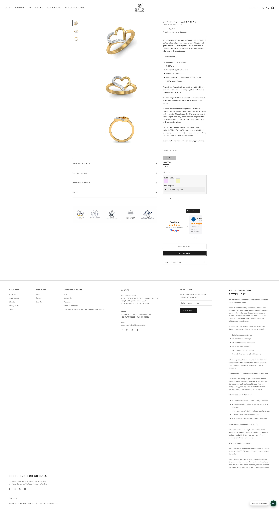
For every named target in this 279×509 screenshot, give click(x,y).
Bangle (38, 298)
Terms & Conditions (71, 306)
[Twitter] (173, 150)
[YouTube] (137, 330)
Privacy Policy (14, 306)
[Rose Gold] (166, 181)
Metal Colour (168, 178)
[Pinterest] (176, 150)
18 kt (166, 166)
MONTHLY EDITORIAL (74, 7)
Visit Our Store (14, 298)
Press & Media (36, 7)
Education (12, 302)
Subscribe (188, 310)
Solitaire (20, 7)
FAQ (65, 294)
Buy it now (185, 253)
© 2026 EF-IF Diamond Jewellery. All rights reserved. (33, 503)
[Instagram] (127, 330)
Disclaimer (67, 302)
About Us (12, 294)
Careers (11, 309)
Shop (7, 7)
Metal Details (80, 173)
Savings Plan (54, 7)
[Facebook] (170, 150)
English (253, 7)
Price (76, 192)
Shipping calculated (170, 32)
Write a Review (192, 211)
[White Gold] (172, 181)
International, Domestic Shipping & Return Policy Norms (84, 309)
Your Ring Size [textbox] (169, 186)
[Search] (267, 7)
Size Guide (169, 158)
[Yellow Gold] (178, 181)
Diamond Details (81, 183)
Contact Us (67, 298)
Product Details (81, 163)
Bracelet (39, 302)
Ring (38, 294)
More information (173, 262)
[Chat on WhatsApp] (273, 503)
